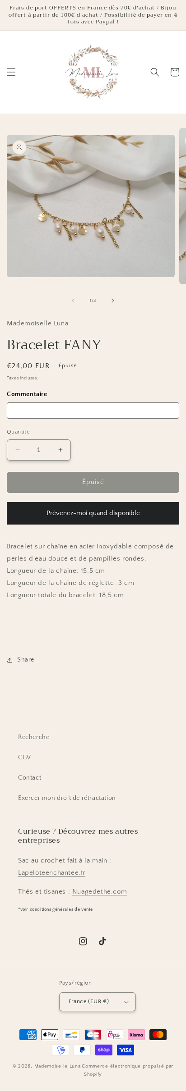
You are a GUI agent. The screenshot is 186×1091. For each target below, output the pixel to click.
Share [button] (25, 659)
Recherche (33, 737)
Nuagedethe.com (99, 891)
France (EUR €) (89, 1001)
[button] (11, 72)
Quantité (18, 432)
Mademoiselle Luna (57, 1066)
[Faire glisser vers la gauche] (73, 300)
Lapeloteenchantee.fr (51, 872)
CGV (24, 757)
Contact (29, 777)
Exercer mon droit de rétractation (67, 798)
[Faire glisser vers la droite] (113, 300)
